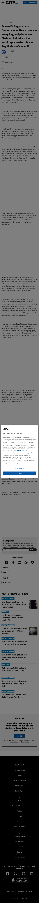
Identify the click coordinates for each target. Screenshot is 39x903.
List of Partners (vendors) (10, 464)
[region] (19, 451)
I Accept (19, 473)
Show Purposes (19, 468)
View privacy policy (22, 450)
